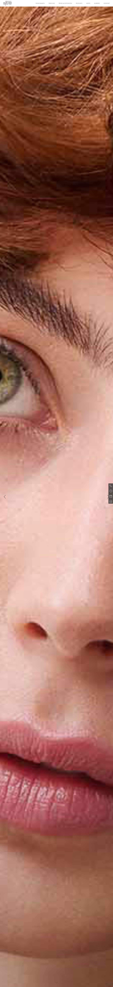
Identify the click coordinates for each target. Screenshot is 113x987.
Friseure (57, 4)
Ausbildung (47, 4)
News (88, 3)
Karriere (97, 3)
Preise (72, 4)
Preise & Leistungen (65, 3)
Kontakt (107, 3)
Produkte (79, 3)
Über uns (52, 3)
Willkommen (40, 3)
